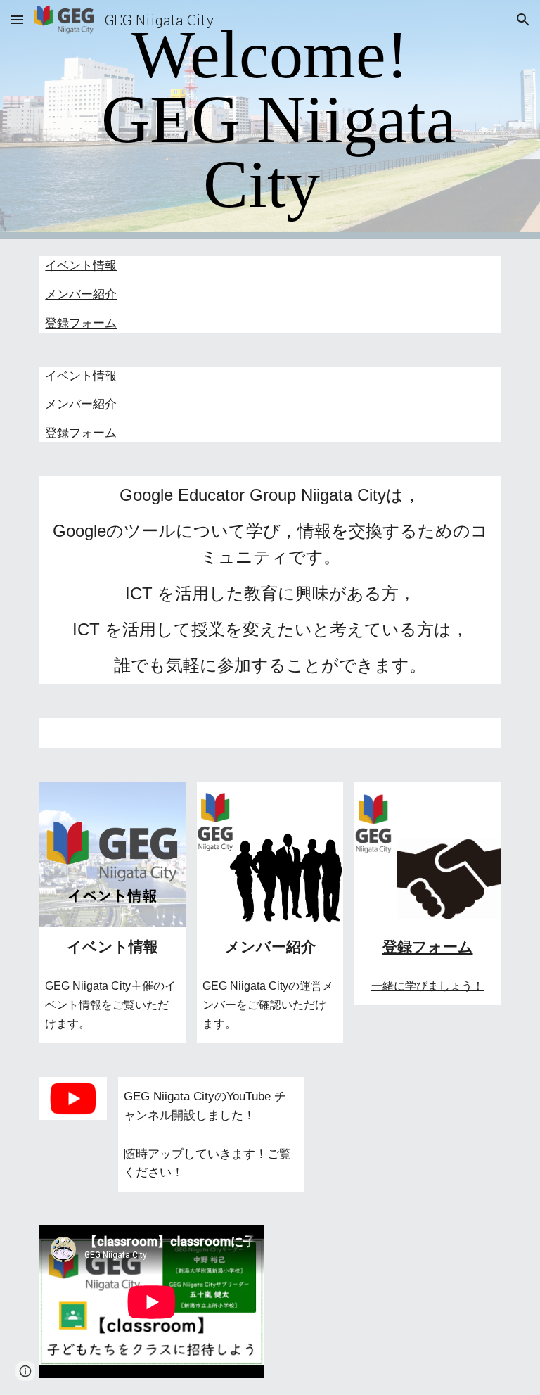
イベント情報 (81, 265)
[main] (269, 119)
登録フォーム (81, 323)
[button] (17, 19)
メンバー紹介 (81, 294)
